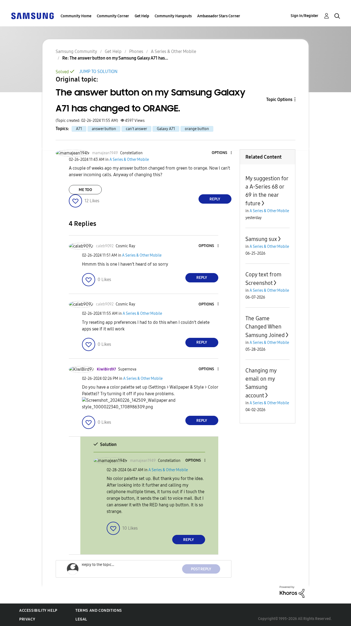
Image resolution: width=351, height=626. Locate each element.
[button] (221, 153)
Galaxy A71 (166, 129)
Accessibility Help (38, 610)
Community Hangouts (173, 16)
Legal (81, 619)
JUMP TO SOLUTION (98, 71)
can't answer (136, 129)
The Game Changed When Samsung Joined (265, 326)
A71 (79, 129)
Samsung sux (261, 239)
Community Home (76, 16)
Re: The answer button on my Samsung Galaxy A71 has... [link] (115, 58)
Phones (136, 51)
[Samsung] (32, 15)
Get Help (142, 16)
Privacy (27, 619)
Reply (215, 199)
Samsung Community (76, 51)
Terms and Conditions (98, 610)
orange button (197, 129)
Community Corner (113, 16)
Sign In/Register (304, 15)
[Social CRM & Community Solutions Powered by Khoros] (292, 591)
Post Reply (201, 569)
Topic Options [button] (279, 99)
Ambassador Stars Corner (218, 16)
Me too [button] (85, 189)
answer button (104, 129)
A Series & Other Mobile (173, 51)
